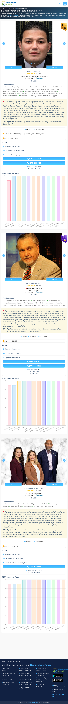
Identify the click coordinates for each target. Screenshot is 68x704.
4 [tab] (35, 275)
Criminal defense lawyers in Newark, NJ (8, 679)
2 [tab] (32, 275)
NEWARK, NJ (12, 8)
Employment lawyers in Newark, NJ (25, 669)
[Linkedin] (53, 697)
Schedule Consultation (12, 146)
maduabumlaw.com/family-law (16, 563)
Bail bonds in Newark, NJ (6, 669)
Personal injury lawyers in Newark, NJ (42, 669)
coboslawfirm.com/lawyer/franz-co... (16, 155)
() (38, 73)
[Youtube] (63, 694)
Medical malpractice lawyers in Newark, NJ (25, 683)
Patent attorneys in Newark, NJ (25, 688)
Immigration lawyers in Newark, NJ (25, 679)
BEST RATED (4, 8)
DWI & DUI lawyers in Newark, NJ (8, 683)
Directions (40, 78)
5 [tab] (36, 275)
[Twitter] (56, 694)
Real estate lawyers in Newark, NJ (42, 674)
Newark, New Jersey (40, 665)
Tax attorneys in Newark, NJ (41, 685)
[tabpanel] (34, 44)
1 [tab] (31, 63)
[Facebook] (53, 694)
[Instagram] (59, 694)
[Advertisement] (34, 647)
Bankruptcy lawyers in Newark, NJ (8, 674)
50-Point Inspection (13, 15)
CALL (13, 67)
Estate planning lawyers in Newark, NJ (25, 674)
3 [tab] (34, 63)
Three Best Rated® (33, 702)
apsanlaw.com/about (12, 358)
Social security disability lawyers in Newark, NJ (41, 679)
